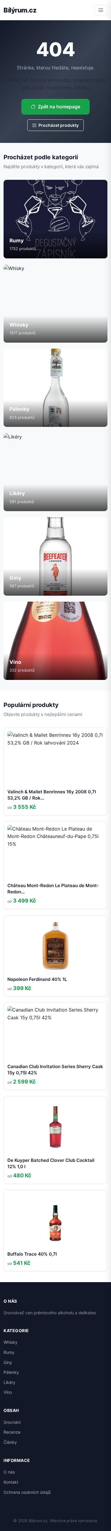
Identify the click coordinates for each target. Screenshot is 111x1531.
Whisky (10, 1342)
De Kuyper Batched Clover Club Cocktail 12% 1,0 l (50, 1163)
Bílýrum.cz (20, 10)
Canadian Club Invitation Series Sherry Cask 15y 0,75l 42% (55, 1070)
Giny (8, 1362)
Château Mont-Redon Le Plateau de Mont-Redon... (53, 889)
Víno (8, 1392)
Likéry (9, 1382)
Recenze (12, 1432)
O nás (9, 1471)
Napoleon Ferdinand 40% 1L (37, 979)
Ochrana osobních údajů (27, 1492)
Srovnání (12, 1422)
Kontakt (11, 1482)
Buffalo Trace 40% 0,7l (32, 1254)
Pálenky (11, 1372)
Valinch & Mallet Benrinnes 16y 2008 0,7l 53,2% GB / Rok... (51, 795)
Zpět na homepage (59, 107)
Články (10, 1442)
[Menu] (100, 10)
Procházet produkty (58, 125)
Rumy (9, 1352)
